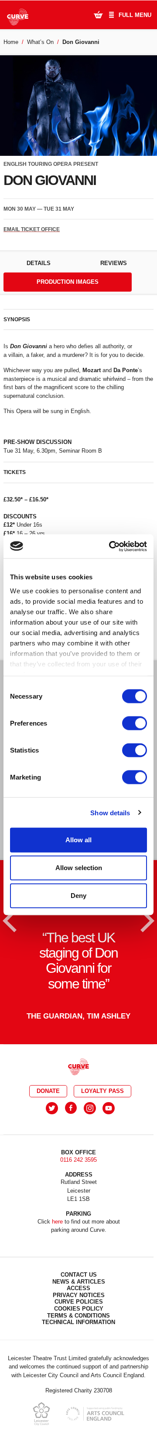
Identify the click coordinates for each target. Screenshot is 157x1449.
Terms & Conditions (78, 1315)
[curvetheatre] (108, 1108)
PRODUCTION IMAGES (68, 282)
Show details (110, 812)
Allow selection (78, 867)
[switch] (134, 723)
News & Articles (78, 1281)
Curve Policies (79, 1301)
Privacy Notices (79, 1295)
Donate (48, 1091)
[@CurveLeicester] (52, 1108)
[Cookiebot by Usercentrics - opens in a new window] (111, 546)
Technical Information (78, 1322)
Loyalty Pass (102, 1091)
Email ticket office (31, 229)
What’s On (40, 42)
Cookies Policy (78, 1308)
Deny (78, 895)
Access (78, 1288)
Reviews (113, 263)
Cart (98, 14)
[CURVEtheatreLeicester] (71, 1108)
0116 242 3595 (78, 1160)
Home (10, 42)
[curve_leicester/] (90, 1108)
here (57, 1221)
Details (39, 263)
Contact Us (79, 1274)
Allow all (78, 840)
